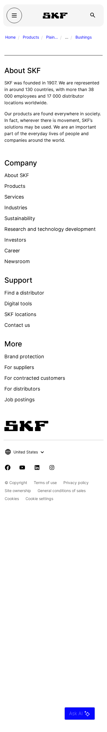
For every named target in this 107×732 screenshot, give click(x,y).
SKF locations (20, 314)
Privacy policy (76, 482)
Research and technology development (50, 229)
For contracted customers (34, 378)
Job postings (19, 399)
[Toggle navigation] (14, 15)
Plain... (52, 37)
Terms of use (45, 482)
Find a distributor (24, 293)
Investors (15, 240)
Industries (15, 207)
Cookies (12, 498)
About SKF (16, 175)
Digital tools (18, 303)
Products (31, 37)
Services (14, 197)
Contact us (17, 325)
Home (10, 37)
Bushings (83, 37)
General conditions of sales (62, 490)
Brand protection (24, 356)
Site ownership (18, 490)
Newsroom (17, 261)
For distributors (22, 389)
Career (12, 250)
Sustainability (19, 218)
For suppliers (19, 367)
